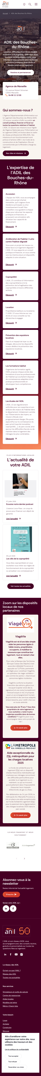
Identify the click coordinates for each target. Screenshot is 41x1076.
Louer (5, 1020)
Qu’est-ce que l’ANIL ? (12, 970)
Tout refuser (12, 1062)
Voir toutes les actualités (21, 586)
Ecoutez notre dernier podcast (19, 504)
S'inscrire (9, 894)
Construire (7, 1027)
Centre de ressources (11, 995)
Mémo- (10, 1006)
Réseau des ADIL (9, 974)
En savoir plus (21, 728)
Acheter (6, 1024)
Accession (10, 194)
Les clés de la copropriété (17, 558)
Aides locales (8, 999)
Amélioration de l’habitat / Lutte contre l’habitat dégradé (20, 240)
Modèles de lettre (10, 1002)
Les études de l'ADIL (15, 401)
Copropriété (11, 277)
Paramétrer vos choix (16, 1067)
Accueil (5, 13)
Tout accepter (13, 1056)
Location (10, 307)
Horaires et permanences (20, 72)
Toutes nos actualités (11, 977)
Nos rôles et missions (14, 153)
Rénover (6, 1031)
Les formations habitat (16, 366)
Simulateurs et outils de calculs (15, 992)
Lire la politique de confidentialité (17, 1049)
